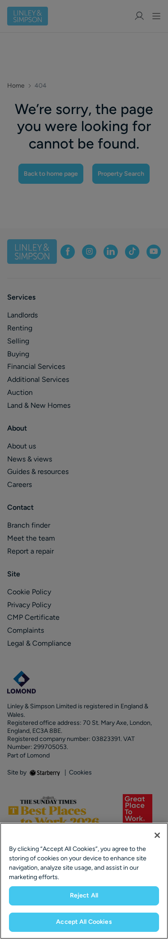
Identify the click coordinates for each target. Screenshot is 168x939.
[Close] (157, 835)
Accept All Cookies (84, 922)
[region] (84, 881)
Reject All (84, 895)
